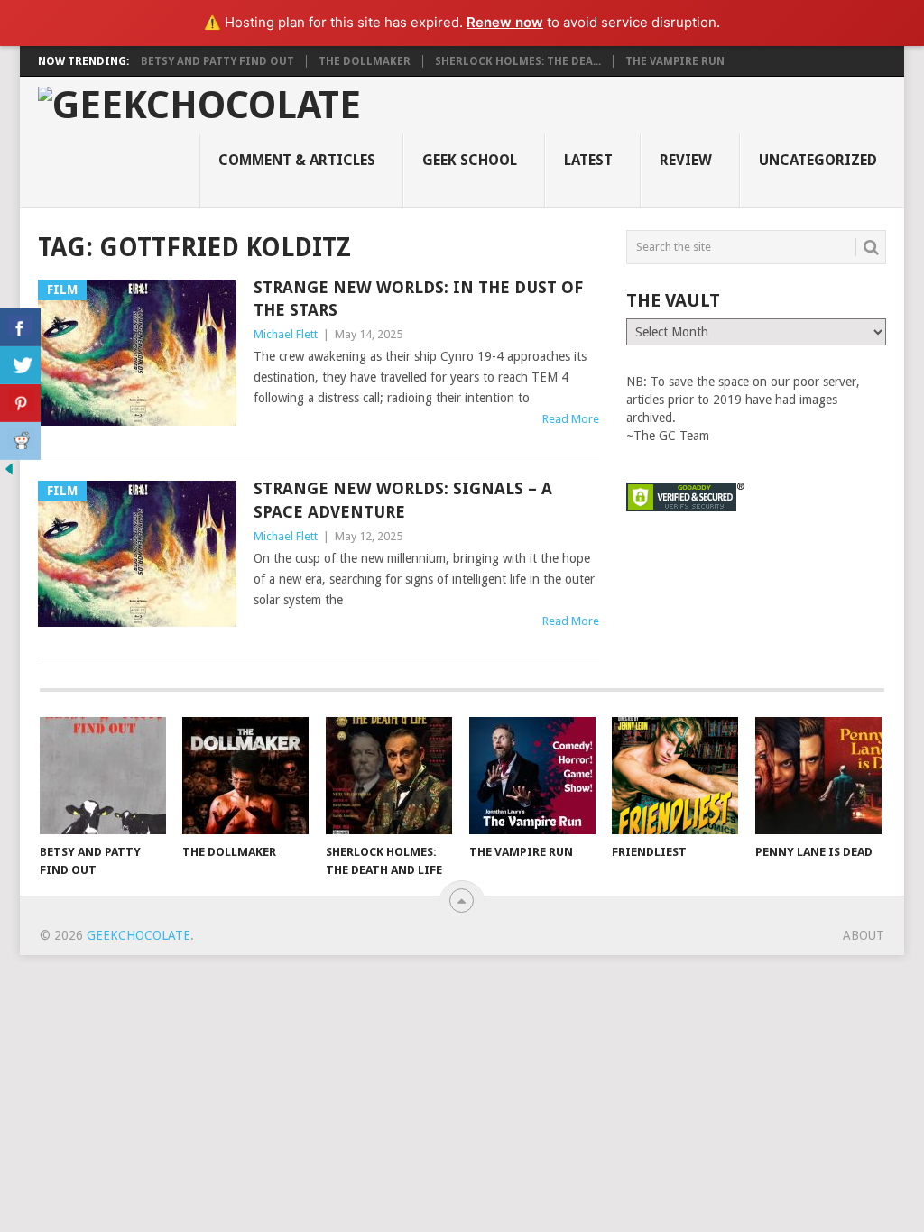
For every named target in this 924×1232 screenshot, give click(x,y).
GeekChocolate (138, 935)
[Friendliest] (675, 775)
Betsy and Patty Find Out (217, 61)
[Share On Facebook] (20, 327)
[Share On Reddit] (20, 441)
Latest (588, 160)
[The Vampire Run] (532, 775)
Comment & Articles (296, 160)
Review (686, 160)
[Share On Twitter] (20, 365)
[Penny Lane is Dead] (818, 775)
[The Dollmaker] (245, 775)
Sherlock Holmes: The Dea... (518, 61)
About (863, 935)
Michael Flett (286, 334)
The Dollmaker (365, 61)
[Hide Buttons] (9, 473)
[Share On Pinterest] (20, 403)
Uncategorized (818, 160)
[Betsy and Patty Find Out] (103, 775)
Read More (570, 419)
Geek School (469, 160)
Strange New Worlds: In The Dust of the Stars (418, 298)
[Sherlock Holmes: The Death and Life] (389, 775)
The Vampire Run (675, 61)
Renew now (505, 22)
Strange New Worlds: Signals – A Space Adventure (403, 499)
